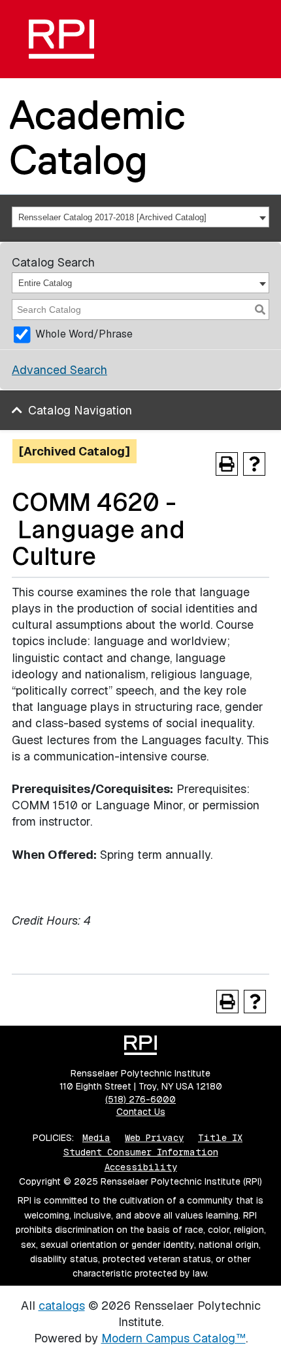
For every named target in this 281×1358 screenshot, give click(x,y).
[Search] (260, 309)
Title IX (220, 1138)
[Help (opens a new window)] (254, 464)
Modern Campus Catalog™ (173, 1338)
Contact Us (140, 1112)
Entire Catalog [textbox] (45, 283)
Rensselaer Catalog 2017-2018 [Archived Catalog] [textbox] (112, 217)
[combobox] (140, 217)
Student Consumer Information (140, 1152)
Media (96, 1138)
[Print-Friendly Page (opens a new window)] (227, 464)
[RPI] (61, 39)
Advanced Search (59, 369)
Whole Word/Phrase (84, 334)
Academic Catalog (97, 137)
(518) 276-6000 (140, 1099)
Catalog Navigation (80, 410)
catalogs (62, 1305)
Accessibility (141, 1167)
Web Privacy (154, 1138)
